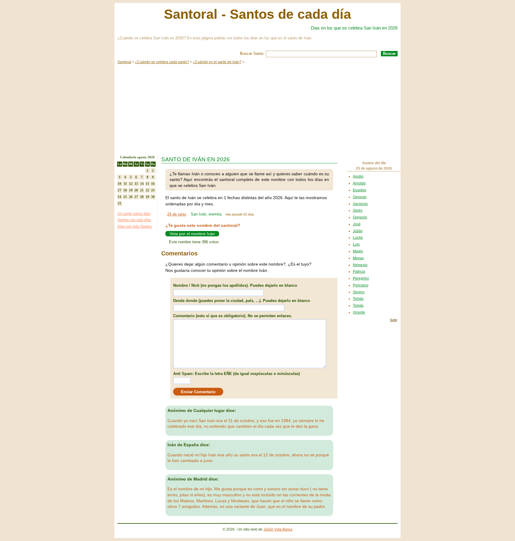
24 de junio (176, 214)
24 (119, 197)
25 (125, 197)
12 (131, 183)
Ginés (357, 210)
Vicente (359, 312)
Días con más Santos (134, 226)
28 (142, 197)
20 (136, 190)
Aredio (358, 176)
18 (125, 190)
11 (125, 183)
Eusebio (359, 190)
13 (136, 183)
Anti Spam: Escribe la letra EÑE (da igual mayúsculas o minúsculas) (236, 373)
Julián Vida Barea (277, 529)
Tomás (358, 299)
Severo (358, 292)
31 (119, 203)
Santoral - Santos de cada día (257, 14)
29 (147, 197)
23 (153, 190)
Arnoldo (359, 183)
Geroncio (360, 204)
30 (153, 197)
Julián (358, 231)
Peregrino (361, 278)
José (357, 224)
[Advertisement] (257, 108)
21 (142, 190)
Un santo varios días (134, 214)
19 (131, 190)
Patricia (359, 271)
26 (131, 197)
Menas (358, 258)
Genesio (360, 197)
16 (153, 183)
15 (147, 183)
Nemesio (360, 265)
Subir (393, 320)
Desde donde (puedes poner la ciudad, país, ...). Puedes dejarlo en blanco (241, 300)
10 (119, 183)
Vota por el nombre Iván (192, 233)
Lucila (358, 237)
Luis (356, 244)
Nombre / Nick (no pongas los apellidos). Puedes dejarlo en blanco (235, 285)
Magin (358, 251)
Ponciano (360, 285)
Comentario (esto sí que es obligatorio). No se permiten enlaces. (232, 316)
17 (119, 190)
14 (142, 183)
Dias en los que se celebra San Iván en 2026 (354, 27)
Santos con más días (134, 220)
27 (136, 197)
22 (147, 190)
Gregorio (360, 217)
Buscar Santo (251, 53)
